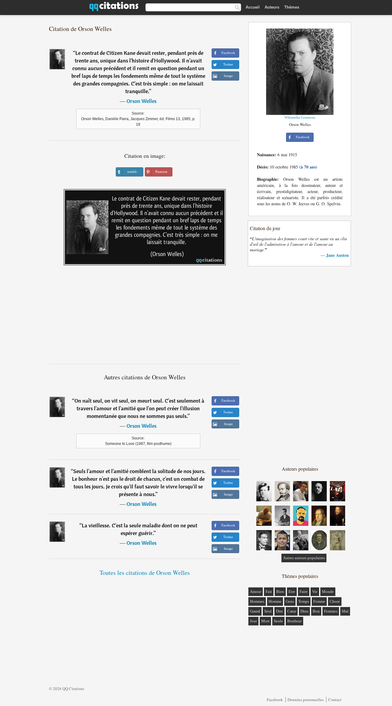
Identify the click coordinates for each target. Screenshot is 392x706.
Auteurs (272, 7)
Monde (328, 591)
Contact (334, 699)
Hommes (257, 601)
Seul (268, 611)
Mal (345, 611)
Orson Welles (141, 100)
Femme (319, 601)
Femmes (330, 611)
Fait (269, 591)
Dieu (304, 611)
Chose (335, 601)
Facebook (275, 699)
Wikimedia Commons (300, 117)
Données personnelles (306, 699)
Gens (290, 601)
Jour (253, 621)
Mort (265, 621)
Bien (280, 591)
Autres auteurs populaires (304, 558)
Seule (278, 621)
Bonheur (294, 621)
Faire (304, 591)
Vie (315, 591)
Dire (279, 611)
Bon (316, 611)
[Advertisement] (144, 317)
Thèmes (291, 7)
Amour (255, 591)
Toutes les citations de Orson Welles (145, 572)
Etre (291, 591)
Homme (275, 601)
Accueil (253, 7)
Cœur (291, 611)
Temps (303, 601)
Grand (255, 611)
